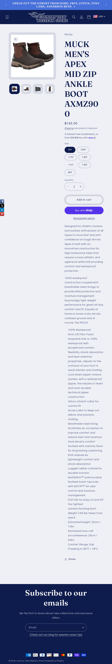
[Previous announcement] (6, 5)
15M (84, 165)
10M (83, 150)
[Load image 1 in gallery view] (14, 89)
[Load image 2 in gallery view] (26, 89)
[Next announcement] (106, 5)
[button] (7, 17)
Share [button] (72, 559)
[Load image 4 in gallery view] (50, 89)
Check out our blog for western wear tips (56, 634)
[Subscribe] (83, 627)
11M (70, 157)
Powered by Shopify (54, 661)
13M (72, 166)
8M (70, 172)
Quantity (69, 180)
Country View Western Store (30, 661)
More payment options (84, 218)
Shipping (69, 128)
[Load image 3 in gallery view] (38, 89)
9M (70, 150)
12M (84, 157)
